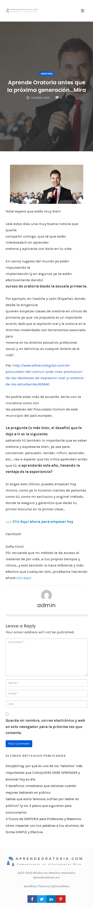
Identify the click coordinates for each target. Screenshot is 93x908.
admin (46, 605)
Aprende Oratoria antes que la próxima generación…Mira (46, 86)
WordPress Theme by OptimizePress (46, 886)
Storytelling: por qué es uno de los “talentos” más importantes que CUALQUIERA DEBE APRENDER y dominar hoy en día (44, 772)
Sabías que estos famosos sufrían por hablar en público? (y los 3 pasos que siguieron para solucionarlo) (42, 805)
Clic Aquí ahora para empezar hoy (43, 521)
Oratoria (47, 73)
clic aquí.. (24, 578)
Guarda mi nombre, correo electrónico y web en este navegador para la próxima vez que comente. (45, 726)
